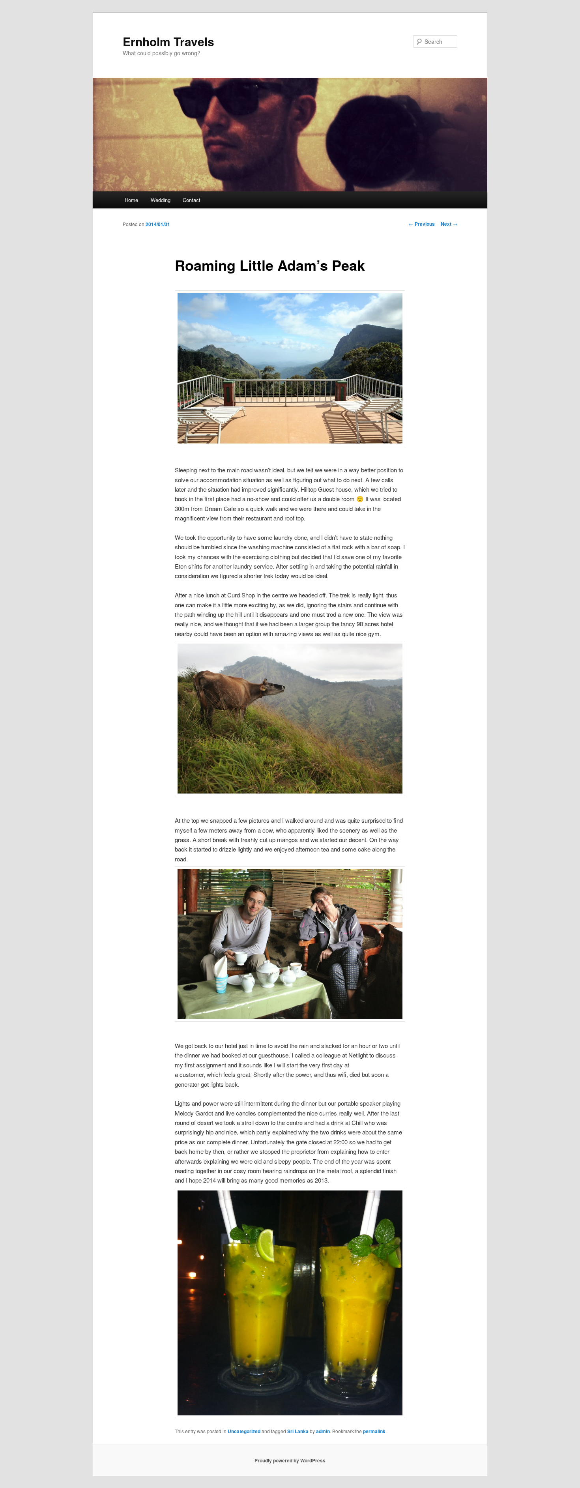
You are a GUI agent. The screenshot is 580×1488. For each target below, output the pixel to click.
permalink (374, 1431)
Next (449, 223)
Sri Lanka (298, 1431)
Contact (191, 200)
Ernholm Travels (168, 41)
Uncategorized (244, 1431)
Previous (422, 223)
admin (323, 1431)
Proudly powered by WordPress (290, 1460)
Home (131, 200)
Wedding (160, 200)
